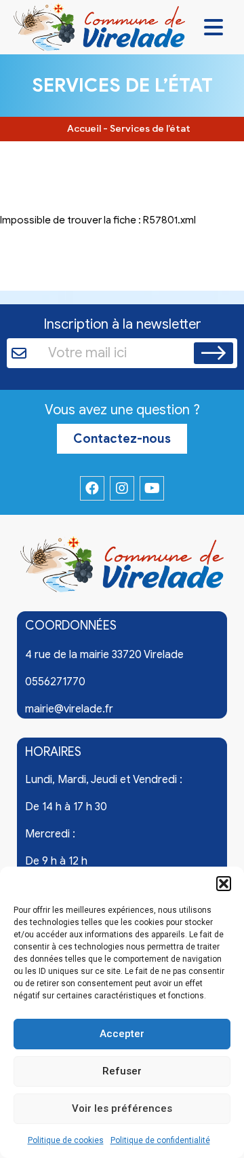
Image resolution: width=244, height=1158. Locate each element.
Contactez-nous (122, 438)
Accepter (122, 1034)
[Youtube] (152, 488)
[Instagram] (122, 488)
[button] (223, 883)
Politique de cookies (66, 1140)
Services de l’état (150, 128)
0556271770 (55, 682)
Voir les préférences (122, 1108)
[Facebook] (92, 488)
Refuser (122, 1071)
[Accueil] (122, 567)
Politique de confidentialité (160, 1140)
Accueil (84, 128)
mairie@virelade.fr (69, 709)
